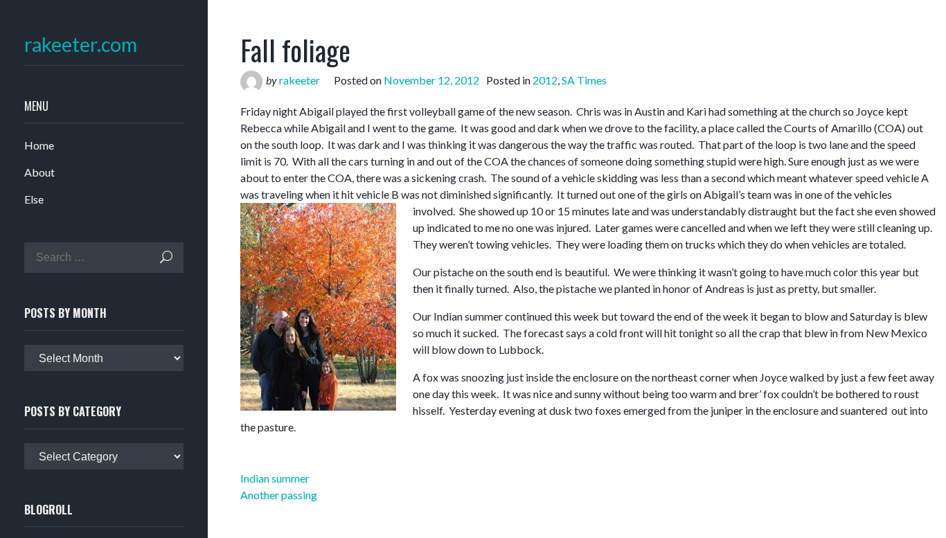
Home (39, 145)
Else (34, 199)
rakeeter (299, 80)
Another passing (278, 494)
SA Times (584, 80)
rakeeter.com (80, 45)
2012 (545, 80)
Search (166, 257)
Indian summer (275, 478)
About (39, 172)
